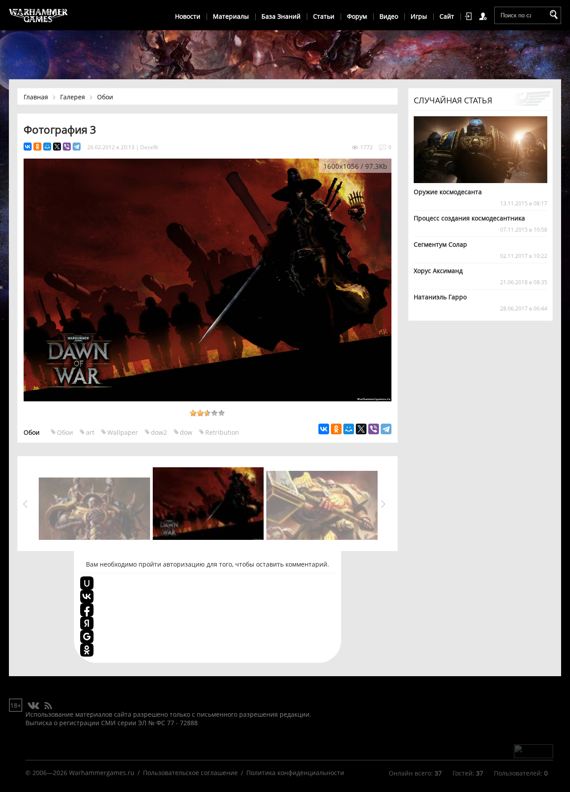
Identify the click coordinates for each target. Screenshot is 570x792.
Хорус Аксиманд (438, 270)
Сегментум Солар (440, 244)
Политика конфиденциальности (295, 772)
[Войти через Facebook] (87, 609)
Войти (470, 16)
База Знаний (281, 16)
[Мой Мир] (47, 147)
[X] (57, 147)
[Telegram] (77, 147)
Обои (105, 97)
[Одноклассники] (37, 147)
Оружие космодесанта (448, 192)
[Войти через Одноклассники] (87, 650)
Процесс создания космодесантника (469, 218)
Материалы (231, 16)
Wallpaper (122, 432)
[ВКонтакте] (28, 147)
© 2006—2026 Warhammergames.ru (79, 772)
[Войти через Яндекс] (87, 623)
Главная (36, 97)
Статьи (323, 16)
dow (186, 432)
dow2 (159, 432)
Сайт (447, 16)
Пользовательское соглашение (190, 772)
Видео (388, 16)
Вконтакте (34, 706)
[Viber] (67, 147)
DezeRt (149, 147)
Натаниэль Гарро (440, 297)
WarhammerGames (39, 15)
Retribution (222, 432)
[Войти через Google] (87, 636)
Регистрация (484, 16)
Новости (187, 16)
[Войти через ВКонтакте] (87, 596)
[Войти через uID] (87, 583)
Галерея (72, 97)
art (90, 432)
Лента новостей (48, 706)
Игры (419, 16)
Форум (357, 16)
